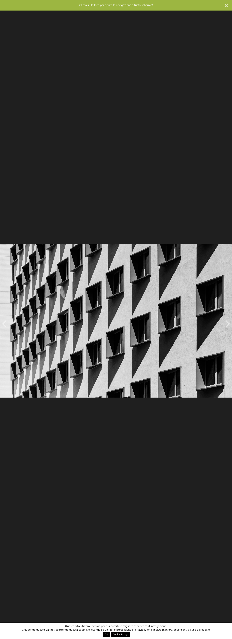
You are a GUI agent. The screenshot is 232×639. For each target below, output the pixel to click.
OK (106, 634)
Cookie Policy (120, 634)
